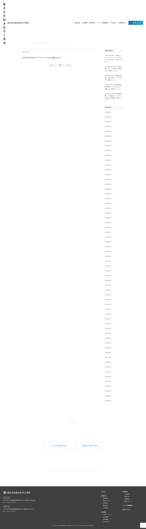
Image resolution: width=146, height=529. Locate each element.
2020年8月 (108, 352)
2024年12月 (108, 184)
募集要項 (126, 499)
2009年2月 (108, 396)
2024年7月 (108, 208)
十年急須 (113, 23)
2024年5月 (108, 218)
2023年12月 (108, 237)
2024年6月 (108, 213)
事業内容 (77, 23)
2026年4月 (108, 121)
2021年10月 (108, 314)
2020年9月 (108, 348)
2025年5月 (108, 165)
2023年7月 (108, 247)
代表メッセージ (107, 514)
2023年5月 (108, 256)
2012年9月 (108, 381)
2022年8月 (108, 280)
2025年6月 (108, 160)
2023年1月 (108, 266)
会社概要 (85, 23)
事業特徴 (105, 498)
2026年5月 (108, 117)
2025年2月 (108, 174)
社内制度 (126, 494)
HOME (103, 492)
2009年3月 (108, 391)
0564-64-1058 (75, 463)
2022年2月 (108, 304)
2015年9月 (108, 376)
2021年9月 (108, 319)
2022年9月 (108, 275)
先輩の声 (126, 496)
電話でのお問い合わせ (90, 446)
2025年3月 (108, 170)
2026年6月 (108, 112)
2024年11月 (108, 189)
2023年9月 (108, 242)
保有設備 (105, 519)
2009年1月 (108, 400)
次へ (68, 65)
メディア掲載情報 (102, 23)
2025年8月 (108, 150)
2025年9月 (108, 146)
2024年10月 (108, 194)
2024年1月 (108, 232)
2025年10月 (108, 141)
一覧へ (60, 65)
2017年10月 (108, 367)
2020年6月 (108, 357)
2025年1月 (108, 179)
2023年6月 (108, 251)
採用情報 (92, 23)
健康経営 (122, 23)
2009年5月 (108, 386)
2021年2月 (108, 343)
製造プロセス (107, 501)
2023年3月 (108, 261)
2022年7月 (108, 285)
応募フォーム (128, 501)
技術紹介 (105, 503)
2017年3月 (108, 372)
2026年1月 (108, 131)
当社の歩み (106, 522)
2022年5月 (108, 295)
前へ (52, 65)
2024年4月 (108, 222)
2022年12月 (108, 271)
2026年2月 (108, 126)
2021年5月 (108, 328)
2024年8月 (108, 203)
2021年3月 (108, 338)
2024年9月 (108, 198)
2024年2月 (108, 227)
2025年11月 (108, 136)
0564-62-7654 (11, 511)
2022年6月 (108, 290)
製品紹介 (105, 505)
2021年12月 (108, 309)
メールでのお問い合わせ (58, 446)
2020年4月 (108, 362)
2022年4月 (108, 299)
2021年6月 (108, 324)
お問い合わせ (137, 23)
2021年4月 (108, 333)
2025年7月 (108, 155)
